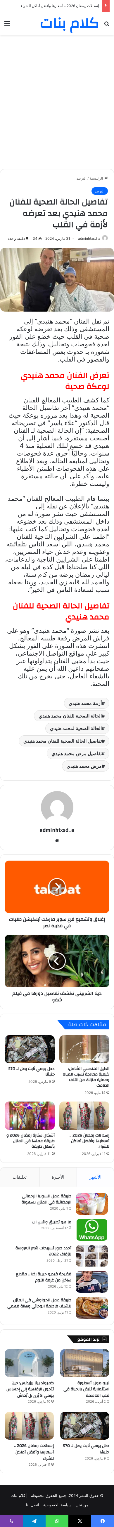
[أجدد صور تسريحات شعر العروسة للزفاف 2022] (92, 1256)
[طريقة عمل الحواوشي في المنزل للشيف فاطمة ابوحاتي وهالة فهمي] (92, 1308)
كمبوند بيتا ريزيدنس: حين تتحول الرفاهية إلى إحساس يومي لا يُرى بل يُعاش (30, 1389)
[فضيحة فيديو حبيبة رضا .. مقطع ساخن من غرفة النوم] (92, 1282)
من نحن (82, 1504)
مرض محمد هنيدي (84, 766)
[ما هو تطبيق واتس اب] (92, 1230)
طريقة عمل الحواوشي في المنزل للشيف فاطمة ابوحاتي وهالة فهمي (39, 1303)
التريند (82, 178)
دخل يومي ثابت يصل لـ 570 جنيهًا (31, 1071)
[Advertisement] (57, 97)
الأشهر (95, 1177)
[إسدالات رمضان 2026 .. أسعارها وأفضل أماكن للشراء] (84, 1116)
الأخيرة (58, 1177)
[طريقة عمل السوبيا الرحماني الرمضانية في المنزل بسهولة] (92, 1204)
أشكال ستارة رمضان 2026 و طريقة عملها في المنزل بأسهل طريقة (50, 6)
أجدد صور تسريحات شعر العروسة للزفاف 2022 (43, 1251)
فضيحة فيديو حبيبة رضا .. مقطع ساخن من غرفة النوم (43, 1277)
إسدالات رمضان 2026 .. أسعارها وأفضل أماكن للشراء (89, 1141)
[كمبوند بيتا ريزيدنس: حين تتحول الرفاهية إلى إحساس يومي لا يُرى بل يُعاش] (29, 1363)
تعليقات (20, 1177)
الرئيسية (97, 178)
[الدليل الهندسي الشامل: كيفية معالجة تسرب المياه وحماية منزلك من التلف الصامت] (84, 1049)
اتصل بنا (32, 1504)
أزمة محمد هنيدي (85, 703)
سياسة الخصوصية (57, 1504)
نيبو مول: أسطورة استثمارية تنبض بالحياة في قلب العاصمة (86, 1389)
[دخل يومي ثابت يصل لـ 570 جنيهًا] (30, 1049)
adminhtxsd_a (89, 238)
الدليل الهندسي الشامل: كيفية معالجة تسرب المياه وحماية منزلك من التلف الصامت (86, 1077)
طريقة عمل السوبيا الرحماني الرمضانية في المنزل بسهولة (46, 1199)
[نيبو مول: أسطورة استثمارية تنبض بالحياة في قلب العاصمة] (84, 1363)
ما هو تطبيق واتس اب (51, 1222)
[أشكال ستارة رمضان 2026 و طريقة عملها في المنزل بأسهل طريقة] (30, 1116)
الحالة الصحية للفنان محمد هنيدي (70, 716)
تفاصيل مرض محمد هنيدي (76, 753)
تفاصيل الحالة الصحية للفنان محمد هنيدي (62, 741)
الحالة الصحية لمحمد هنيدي (76, 728)
